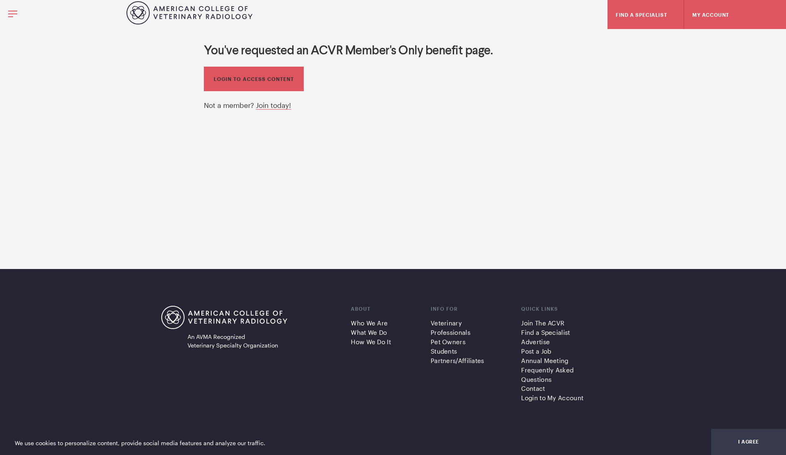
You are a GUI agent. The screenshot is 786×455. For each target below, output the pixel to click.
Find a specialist (641, 15)
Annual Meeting (544, 360)
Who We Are (369, 323)
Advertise (535, 341)
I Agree (748, 441)
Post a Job (536, 351)
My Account (710, 15)
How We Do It (371, 341)
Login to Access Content (254, 79)
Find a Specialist (545, 332)
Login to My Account (552, 397)
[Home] (189, 22)
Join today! (273, 105)
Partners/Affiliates (457, 360)
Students (444, 351)
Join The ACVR (542, 323)
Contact (533, 388)
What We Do (369, 332)
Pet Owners (448, 341)
